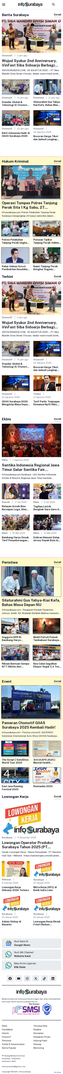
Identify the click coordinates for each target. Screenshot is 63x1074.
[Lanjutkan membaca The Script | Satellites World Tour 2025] (16, 749)
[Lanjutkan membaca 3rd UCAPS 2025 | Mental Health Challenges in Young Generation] (47, 749)
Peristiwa (38, 97)
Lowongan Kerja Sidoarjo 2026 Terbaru (15, 889)
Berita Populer (9, 1048)
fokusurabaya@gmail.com (13, 1066)
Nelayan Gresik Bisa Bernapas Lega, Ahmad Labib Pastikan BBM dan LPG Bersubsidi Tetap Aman (15, 508)
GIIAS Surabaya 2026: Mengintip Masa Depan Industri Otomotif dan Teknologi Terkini (15, 403)
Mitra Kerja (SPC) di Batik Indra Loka (45, 889)
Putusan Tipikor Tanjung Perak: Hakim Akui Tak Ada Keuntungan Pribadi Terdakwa (46, 241)
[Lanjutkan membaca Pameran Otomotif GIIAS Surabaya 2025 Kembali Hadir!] (31, 703)
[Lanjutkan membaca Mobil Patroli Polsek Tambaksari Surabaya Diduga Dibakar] (47, 627)
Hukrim (5, 1033)
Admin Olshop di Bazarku (11, 923)
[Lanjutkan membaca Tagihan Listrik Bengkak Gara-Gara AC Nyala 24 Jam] (47, 491)
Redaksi (37, 1029)
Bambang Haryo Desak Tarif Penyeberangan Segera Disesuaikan (15, 539)
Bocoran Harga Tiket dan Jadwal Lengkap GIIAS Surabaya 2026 (46, 138)
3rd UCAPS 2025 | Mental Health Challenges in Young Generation (45, 761)
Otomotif (7, 55)
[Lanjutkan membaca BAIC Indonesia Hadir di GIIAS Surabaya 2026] (16, 117)
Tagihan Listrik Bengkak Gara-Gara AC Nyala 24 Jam (47, 508)
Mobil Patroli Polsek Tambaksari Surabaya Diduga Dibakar (46, 639)
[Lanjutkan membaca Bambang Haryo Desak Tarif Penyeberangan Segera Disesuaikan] (16, 522)
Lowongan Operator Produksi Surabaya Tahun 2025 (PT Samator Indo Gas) (27, 844)
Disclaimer (38, 1033)
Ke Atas (57, 1072)
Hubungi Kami (40, 1040)
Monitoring (38, 1048)
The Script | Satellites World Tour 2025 (15, 761)
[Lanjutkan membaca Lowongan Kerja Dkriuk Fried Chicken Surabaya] (47, 903)
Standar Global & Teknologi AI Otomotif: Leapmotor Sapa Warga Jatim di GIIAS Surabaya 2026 (16, 103)
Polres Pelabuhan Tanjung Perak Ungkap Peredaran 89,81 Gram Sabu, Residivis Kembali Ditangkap (15, 241)
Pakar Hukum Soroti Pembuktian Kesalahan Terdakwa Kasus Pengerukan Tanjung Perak (15, 268)
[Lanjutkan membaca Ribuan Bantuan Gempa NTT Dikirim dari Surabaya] (16, 653)
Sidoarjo (6, 879)
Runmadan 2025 (43, 786)
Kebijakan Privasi (41, 1037)
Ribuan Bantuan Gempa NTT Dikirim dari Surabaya (15, 665)
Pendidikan (7, 1029)
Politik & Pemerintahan (13, 1044)
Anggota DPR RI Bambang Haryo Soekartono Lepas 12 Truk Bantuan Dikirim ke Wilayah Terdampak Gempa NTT (15, 639)
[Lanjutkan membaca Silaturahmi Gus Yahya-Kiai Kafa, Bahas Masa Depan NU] (47, 86)
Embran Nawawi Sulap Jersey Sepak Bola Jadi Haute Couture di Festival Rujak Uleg (46, 539)
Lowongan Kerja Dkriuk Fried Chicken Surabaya (46, 923)
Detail (57, 14)
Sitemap (37, 1044)
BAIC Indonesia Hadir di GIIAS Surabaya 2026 (16, 134)
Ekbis (5, 460)
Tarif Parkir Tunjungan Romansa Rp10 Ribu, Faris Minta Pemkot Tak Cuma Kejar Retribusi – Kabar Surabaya (46, 403)
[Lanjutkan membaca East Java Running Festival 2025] (16, 776)
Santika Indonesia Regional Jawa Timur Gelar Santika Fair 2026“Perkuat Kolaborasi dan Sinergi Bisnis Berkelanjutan (30, 467)
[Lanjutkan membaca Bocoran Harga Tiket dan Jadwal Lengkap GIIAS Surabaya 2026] (47, 117)
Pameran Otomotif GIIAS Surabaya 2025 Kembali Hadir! (29, 725)
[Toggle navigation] (4, 4)
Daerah (6, 502)
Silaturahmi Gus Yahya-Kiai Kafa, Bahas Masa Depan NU (47, 103)
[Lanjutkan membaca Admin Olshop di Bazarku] (16, 903)
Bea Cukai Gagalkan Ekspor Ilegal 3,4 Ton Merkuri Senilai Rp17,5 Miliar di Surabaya (46, 665)
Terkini (37, 394)
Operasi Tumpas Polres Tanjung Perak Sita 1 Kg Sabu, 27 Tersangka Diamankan (29, 205)
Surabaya (7, 837)
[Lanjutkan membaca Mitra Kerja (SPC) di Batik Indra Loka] (47, 868)
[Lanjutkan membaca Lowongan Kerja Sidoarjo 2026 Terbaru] (16, 868)
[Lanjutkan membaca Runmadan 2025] (47, 776)
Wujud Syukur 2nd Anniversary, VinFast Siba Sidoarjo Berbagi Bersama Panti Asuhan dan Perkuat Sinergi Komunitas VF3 (29, 63)
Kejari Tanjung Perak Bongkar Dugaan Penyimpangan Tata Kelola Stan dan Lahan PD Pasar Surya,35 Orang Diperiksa (46, 268)
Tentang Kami (40, 1026)
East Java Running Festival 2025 (12, 788)
